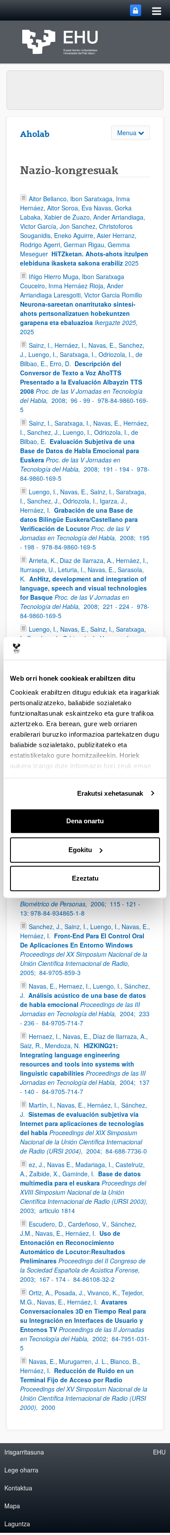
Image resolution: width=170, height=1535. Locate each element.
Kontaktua (18, 1487)
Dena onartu (85, 821)
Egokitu (80, 849)
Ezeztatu (85, 878)
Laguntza (17, 1523)
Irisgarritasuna (24, 1452)
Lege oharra (21, 1469)
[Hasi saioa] (135, 10)
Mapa (12, 1505)
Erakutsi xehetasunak (110, 793)
